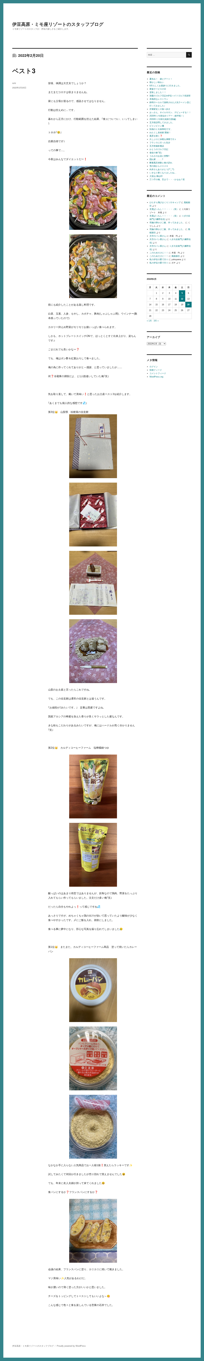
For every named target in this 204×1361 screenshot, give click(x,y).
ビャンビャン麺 (156, 126)
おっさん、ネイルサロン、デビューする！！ (170, 112)
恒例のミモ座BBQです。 (161, 129)
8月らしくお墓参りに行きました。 (165, 85)
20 (188, 304)
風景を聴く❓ (155, 136)
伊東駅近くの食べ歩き (159, 109)
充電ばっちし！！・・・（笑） (163, 209)
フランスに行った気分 (159, 142)
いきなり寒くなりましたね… (162, 173)
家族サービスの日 (157, 89)
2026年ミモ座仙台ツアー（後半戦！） (167, 116)
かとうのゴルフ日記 (158, 149)
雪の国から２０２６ (158, 166)
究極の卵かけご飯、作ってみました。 (167, 222)
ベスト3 (23, 70)
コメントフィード (157, 373)
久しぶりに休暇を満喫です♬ (162, 139)
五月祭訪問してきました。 (161, 122)
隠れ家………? (156, 159)
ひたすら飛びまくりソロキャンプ (165, 202)
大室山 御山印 (156, 176)
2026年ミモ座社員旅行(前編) (162, 119)
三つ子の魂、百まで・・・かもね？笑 (167, 179)
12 (182, 299)
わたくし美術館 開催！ (160, 132)
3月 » (156, 321)
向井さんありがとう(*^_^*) (161, 169)
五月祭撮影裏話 (156, 146)
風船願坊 (175, 256)
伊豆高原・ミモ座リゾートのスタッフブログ (58, 24)
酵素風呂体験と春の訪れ (160, 163)
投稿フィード (155, 370)
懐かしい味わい (156, 82)
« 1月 (149, 321)
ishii (14, 83)
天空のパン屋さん (157, 236)
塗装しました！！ (157, 92)
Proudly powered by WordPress (71, 1346)
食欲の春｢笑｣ (155, 152)
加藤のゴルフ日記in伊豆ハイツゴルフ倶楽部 (169, 95)
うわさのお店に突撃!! (159, 156)
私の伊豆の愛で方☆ (158, 259)
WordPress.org (156, 377)
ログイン (153, 366)
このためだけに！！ (158, 253)
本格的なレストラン (158, 99)
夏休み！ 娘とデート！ (160, 79)
